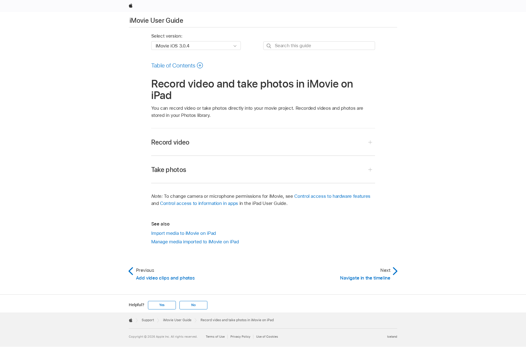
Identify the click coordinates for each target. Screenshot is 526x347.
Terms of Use (215, 336)
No (193, 305)
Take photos (169, 170)
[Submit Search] (269, 46)
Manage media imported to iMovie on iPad (195, 241)
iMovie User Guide (156, 20)
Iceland (392, 336)
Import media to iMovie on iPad (183, 233)
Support (148, 320)
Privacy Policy (240, 336)
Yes (162, 305)
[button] (177, 65)
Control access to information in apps (199, 203)
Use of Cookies (267, 336)
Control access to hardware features (332, 196)
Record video (170, 142)
